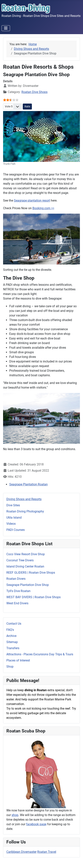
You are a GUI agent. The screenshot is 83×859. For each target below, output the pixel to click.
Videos (11, 523)
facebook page (36, 824)
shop (15, 815)
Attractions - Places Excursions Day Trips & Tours (39, 654)
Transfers (12, 648)
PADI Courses (15, 530)
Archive (11, 636)
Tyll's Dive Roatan (18, 591)
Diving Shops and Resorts (24, 499)
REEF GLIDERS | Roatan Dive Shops (30, 572)
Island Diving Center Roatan (25, 566)
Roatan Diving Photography (25, 511)
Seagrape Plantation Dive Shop (27, 585)
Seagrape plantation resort (32, 200)
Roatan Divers (15, 579)
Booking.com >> (43, 208)
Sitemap (12, 642)
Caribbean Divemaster (21, 852)
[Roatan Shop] (41, 773)
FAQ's (10, 630)
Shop (10, 666)
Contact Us (13, 623)
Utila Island (14, 517)
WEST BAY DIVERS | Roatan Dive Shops (33, 597)
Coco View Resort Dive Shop (25, 554)
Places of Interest (18, 660)
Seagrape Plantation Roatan (28, 484)
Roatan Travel (46, 852)
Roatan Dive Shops (34, 92)
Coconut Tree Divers (20, 560)
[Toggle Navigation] (6, 28)
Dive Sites (13, 505)
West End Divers (17, 603)
